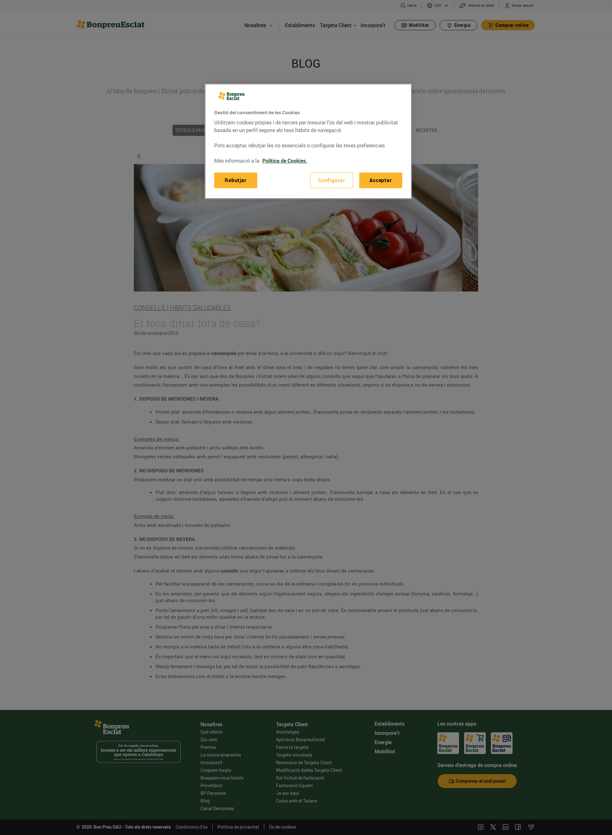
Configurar (331, 180)
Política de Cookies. (284, 160)
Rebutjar (235, 180)
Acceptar (380, 180)
